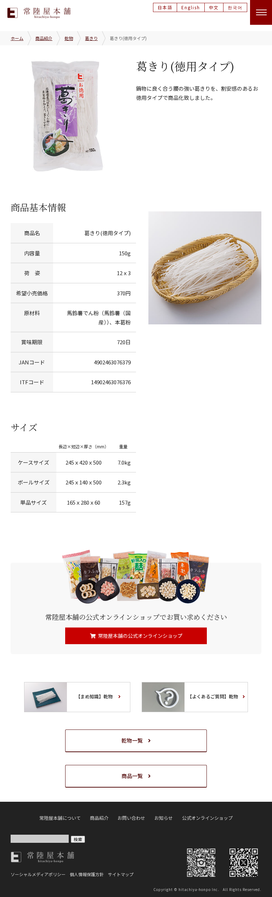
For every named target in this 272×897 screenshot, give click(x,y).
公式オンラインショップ (207, 817)
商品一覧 (132, 775)
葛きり (91, 38)
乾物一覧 (132, 740)
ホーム (17, 38)
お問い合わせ (131, 817)
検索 (78, 839)
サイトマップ (121, 874)
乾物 (68, 38)
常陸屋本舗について (60, 817)
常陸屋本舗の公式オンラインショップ (140, 635)
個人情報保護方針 (87, 874)
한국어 (235, 7)
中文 (214, 7)
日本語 (165, 7)
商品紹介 (43, 38)
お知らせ (163, 817)
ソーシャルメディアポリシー (38, 874)
